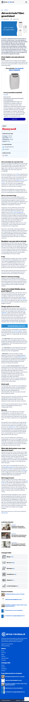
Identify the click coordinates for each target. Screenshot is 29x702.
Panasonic (24, 470)
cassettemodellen (17, 331)
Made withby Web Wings (22, 700)
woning (18, 174)
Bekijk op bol (14, 119)
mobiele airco (12, 427)
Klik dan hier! (4, 513)
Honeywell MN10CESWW (16, 69)
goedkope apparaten (9, 467)
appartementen (22, 356)
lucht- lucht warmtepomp (17, 212)
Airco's (6, 10)
